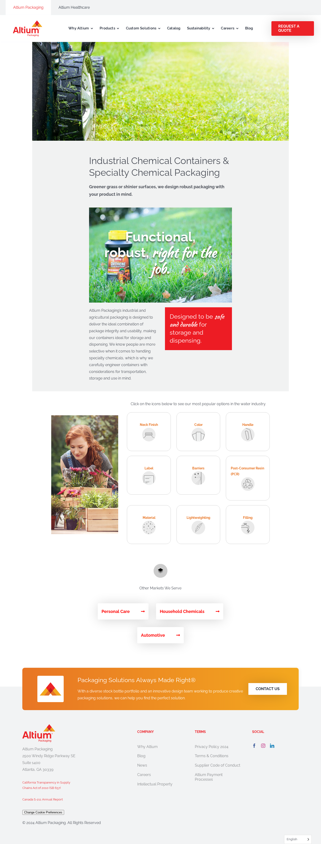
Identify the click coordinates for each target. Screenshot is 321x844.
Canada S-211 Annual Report (42, 799)
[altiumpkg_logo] (27, 22)
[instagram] (263, 746)
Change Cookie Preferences (43, 812)
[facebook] (254, 746)
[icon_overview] (160, 565)
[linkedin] (272, 746)
